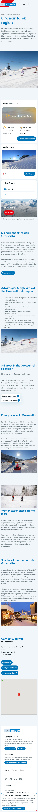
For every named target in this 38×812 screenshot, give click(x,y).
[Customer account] (28, 4)
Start (2, 15)
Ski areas (9, 15)
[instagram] (5, 779)
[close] (34, 795)
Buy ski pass (9, 213)
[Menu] (33, 4)
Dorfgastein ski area (9, 400)
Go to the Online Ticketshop (14, 808)
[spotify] (20, 779)
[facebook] (11, 779)
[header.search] (24, 4)
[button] (37, 87)
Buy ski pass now (8, 273)
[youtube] (15, 779)
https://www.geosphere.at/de (25, 219)
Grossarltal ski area (9, 396)
